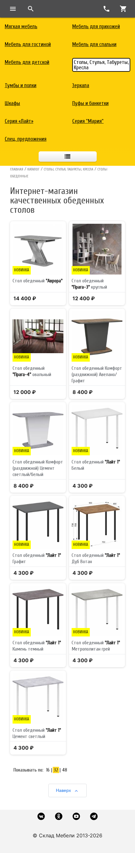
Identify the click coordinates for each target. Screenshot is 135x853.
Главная (16, 169)
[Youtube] (76, 816)
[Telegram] (94, 816)
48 (64, 770)
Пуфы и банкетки (90, 103)
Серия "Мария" (88, 121)
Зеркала (80, 85)
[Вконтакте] (41, 816)
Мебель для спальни (94, 44)
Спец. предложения (25, 139)
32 (56, 770)
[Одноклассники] (59, 816)
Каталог (33, 169)
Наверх (63, 790)
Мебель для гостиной (28, 44)
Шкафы (12, 103)
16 (48, 770)
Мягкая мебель (21, 26)
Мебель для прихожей (96, 26)
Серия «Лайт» (19, 121)
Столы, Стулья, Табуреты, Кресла (101, 65)
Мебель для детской (27, 62)
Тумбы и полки (20, 85)
